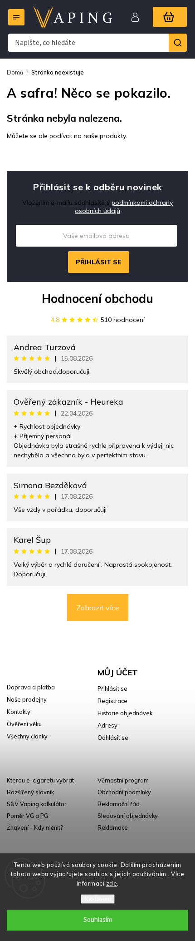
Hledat (178, 43)
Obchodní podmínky (124, 792)
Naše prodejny (27, 699)
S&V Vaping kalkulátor (37, 803)
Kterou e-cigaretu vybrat (40, 780)
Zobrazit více (97, 607)
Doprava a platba (31, 687)
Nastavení (97, 899)
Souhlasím (97, 920)
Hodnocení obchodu (97, 298)
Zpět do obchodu (39, 155)
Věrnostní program (123, 780)
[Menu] (16, 17)
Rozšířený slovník (30, 792)
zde (111, 883)
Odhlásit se (113, 737)
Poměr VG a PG (27, 815)
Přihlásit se (99, 262)
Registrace (112, 700)
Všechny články (27, 736)
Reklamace (113, 827)
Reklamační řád (119, 803)
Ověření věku (24, 724)
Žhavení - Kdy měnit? (35, 827)
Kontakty (18, 711)
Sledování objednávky (128, 815)
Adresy (107, 725)
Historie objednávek (125, 713)
